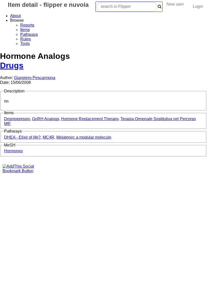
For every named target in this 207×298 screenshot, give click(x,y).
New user (175, 4)
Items (25, 30)
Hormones (13, 151)
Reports (27, 25)
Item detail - (47, 4)
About (15, 16)
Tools (25, 43)
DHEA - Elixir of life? (22, 137)
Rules (25, 39)
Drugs (11, 65)
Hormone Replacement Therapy (89, 119)
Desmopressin (17, 119)
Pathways (29, 34)
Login (198, 6)
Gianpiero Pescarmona (34, 78)
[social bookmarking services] (21, 171)
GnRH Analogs (45, 119)
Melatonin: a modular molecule (83, 137)
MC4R (48, 137)
